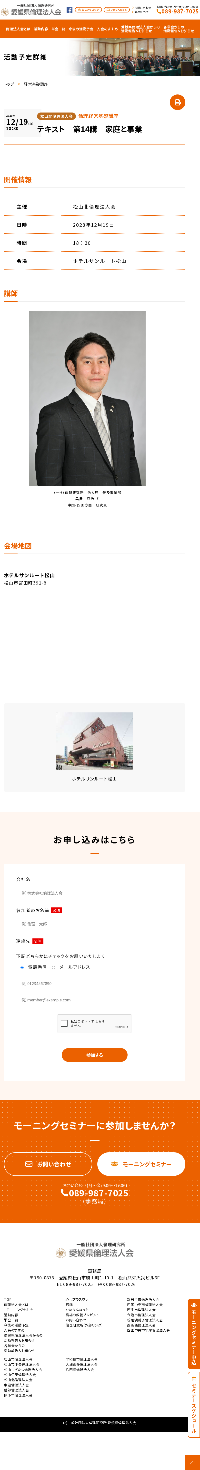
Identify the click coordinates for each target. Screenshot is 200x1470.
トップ (9, 84)
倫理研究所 (141, 11)
